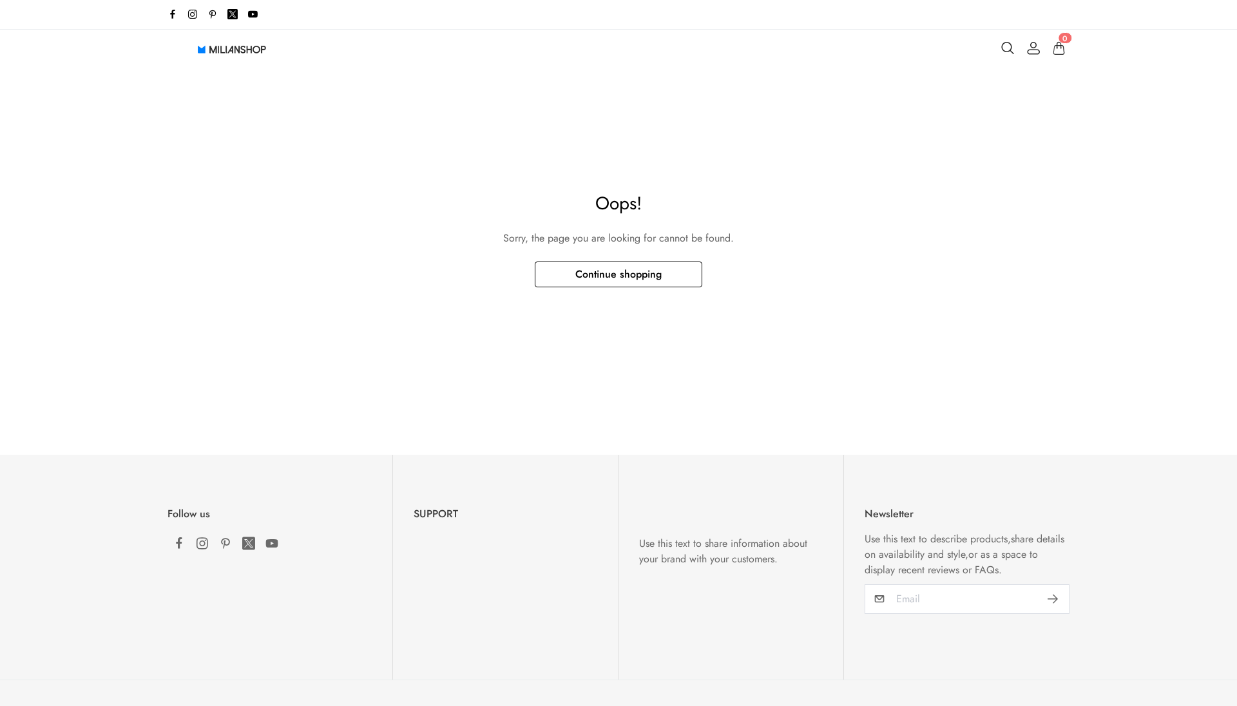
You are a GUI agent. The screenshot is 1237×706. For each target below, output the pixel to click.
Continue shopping (618, 274)
